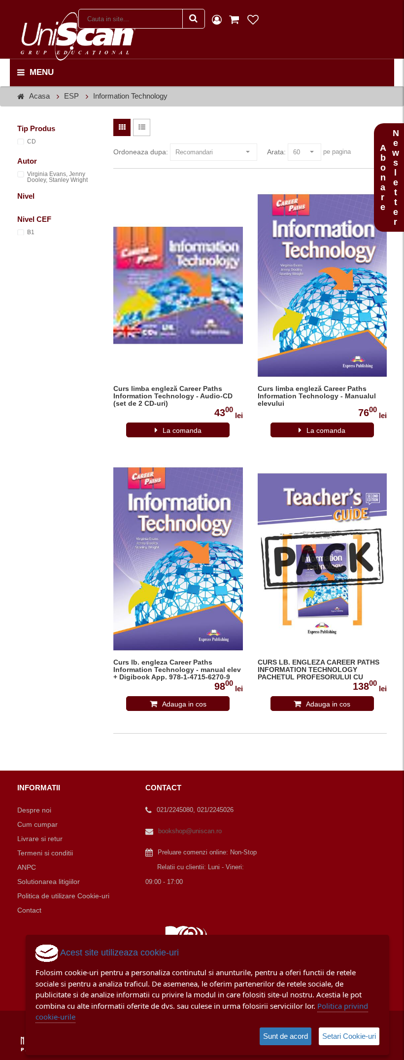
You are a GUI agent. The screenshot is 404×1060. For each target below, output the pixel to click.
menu (42, 72)
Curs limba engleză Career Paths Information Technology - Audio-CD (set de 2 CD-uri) (173, 396)
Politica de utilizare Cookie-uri (63, 896)
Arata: (276, 152)
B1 (30, 232)
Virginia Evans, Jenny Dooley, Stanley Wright (57, 177)
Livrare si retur (40, 839)
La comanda (182, 430)
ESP (71, 96)
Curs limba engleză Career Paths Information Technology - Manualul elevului (317, 396)
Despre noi (34, 810)
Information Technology (130, 96)
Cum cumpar (37, 824)
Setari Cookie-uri (349, 1036)
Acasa (39, 96)
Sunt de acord (285, 1036)
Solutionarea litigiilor (48, 881)
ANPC (26, 867)
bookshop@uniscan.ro (190, 831)
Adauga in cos (184, 704)
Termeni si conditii (45, 853)
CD (31, 141)
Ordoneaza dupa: (140, 152)
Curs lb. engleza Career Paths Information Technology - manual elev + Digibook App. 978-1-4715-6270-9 (177, 670)
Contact (29, 910)
